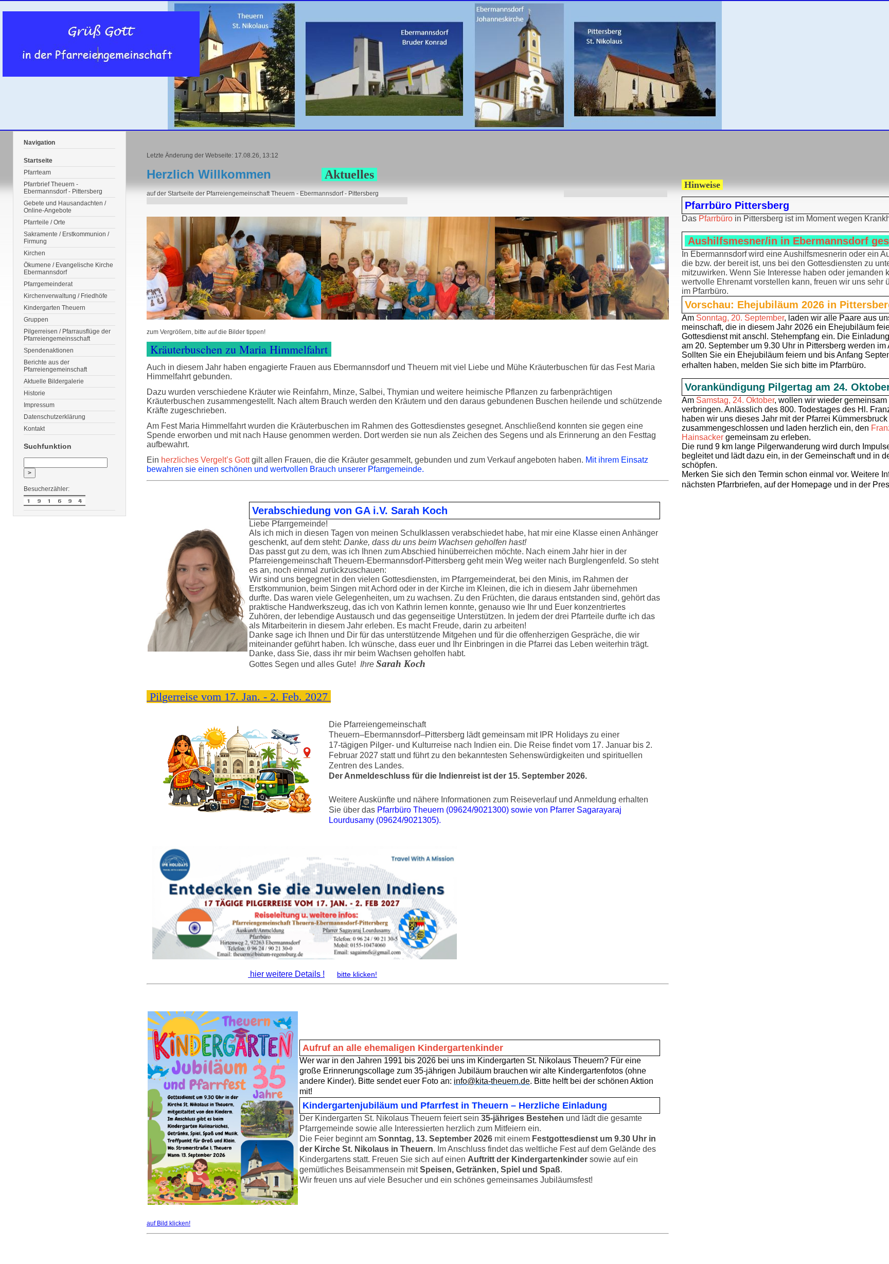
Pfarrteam (37, 172)
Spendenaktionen (49, 350)
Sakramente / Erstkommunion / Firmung (66, 238)
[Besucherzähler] (69, 502)
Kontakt (34, 428)
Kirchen (34, 253)
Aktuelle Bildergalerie (54, 381)
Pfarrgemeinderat (48, 284)
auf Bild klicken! (168, 1223)
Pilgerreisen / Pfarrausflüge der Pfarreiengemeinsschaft (67, 335)
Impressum (39, 405)
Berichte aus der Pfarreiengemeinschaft (55, 366)
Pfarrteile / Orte (44, 222)
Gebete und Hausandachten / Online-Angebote (65, 207)
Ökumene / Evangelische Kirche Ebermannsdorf (68, 268)
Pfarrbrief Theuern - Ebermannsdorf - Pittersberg (63, 188)
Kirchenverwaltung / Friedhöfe (66, 296)
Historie (34, 393)
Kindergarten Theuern (54, 307)
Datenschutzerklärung (54, 416)
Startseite (38, 160)
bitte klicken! (357, 974)
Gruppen (36, 319)
